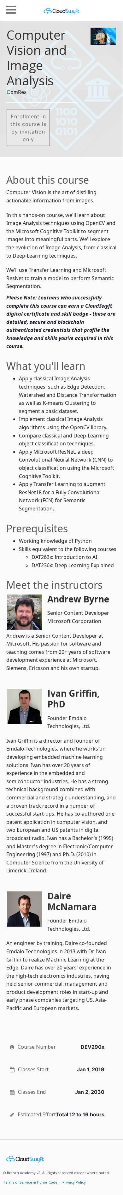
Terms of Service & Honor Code (30, 1182)
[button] (11, 9)
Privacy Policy (74, 1182)
